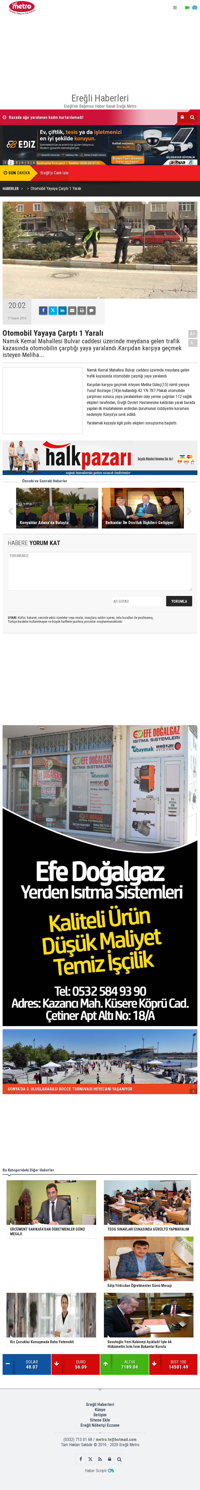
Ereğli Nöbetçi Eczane (100, 1425)
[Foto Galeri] (194, 8)
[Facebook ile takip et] (81, 1459)
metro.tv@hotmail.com (116, 1439)
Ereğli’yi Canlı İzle (54, 172)
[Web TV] (187, 8)
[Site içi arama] (192, 117)
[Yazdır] (82, 310)
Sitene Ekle (100, 1420)
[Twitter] (53, 310)
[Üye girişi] (182, 117)
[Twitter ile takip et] (90, 1459)
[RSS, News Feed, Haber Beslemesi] (100, 1459)
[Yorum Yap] (91, 310)
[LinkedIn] (62, 310)
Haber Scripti (96, 1470)
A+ (193, 333)
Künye (100, 1409)
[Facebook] (43, 310)
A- (193, 342)
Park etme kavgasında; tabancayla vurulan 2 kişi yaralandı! (59, 117)
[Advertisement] (100, 52)
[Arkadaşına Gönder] (72, 310)
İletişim (100, 1414)
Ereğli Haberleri (100, 1404)
